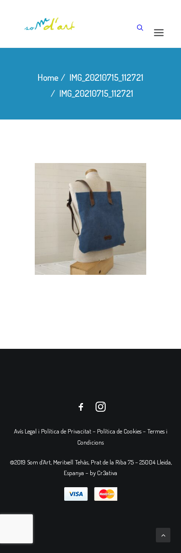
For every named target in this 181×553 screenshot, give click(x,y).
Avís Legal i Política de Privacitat (52, 431)
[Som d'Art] (49, 23)
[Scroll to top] (163, 534)
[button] (159, 32)
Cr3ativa (107, 473)
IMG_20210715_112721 (106, 77)
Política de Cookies (119, 431)
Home (48, 77)
